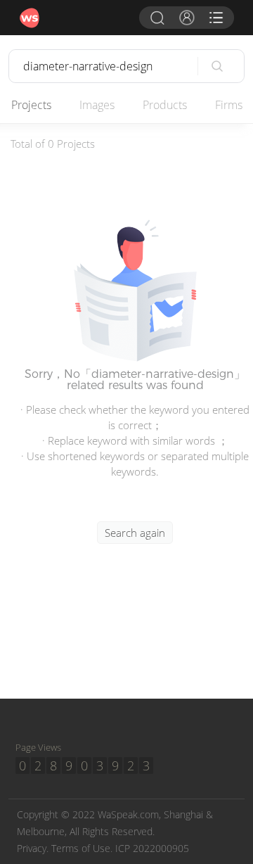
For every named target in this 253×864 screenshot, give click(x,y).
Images (97, 105)
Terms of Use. (81, 848)
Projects (31, 105)
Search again (135, 533)
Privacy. (32, 848)
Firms (228, 105)
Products (165, 105)
